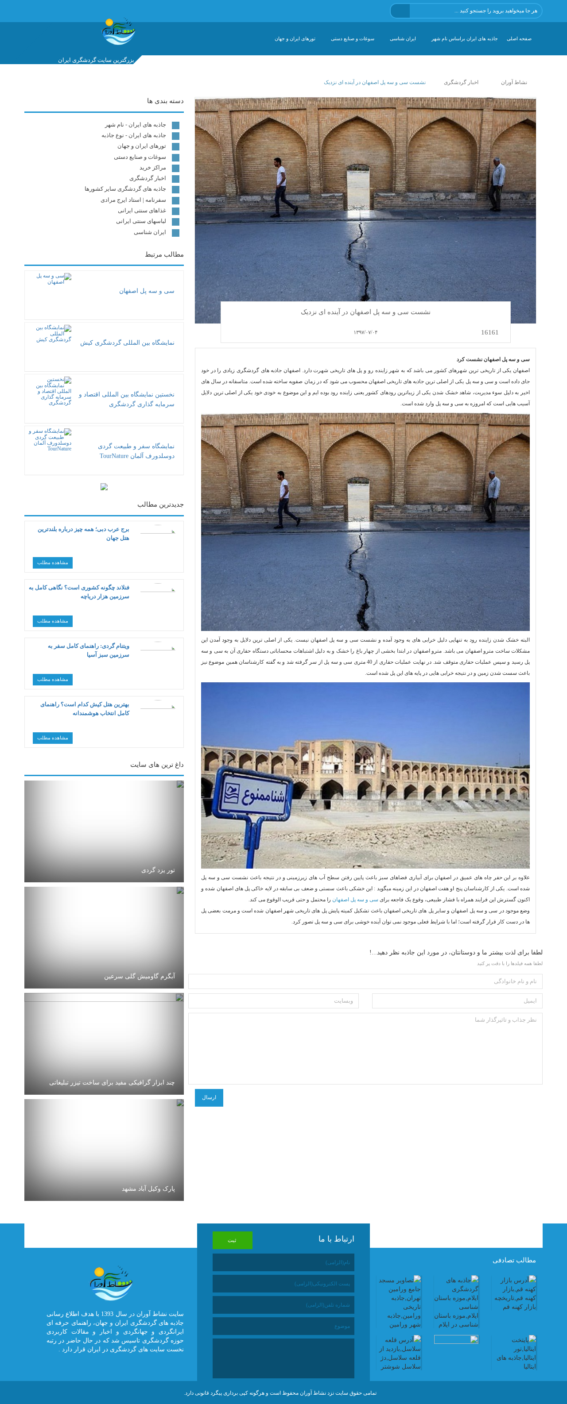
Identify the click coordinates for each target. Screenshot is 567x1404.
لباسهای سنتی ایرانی (141, 221)
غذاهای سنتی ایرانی (142, 210)
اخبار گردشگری (147, 178)
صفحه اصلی (519, 38)
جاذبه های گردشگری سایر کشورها (125, 188)
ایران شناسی (403, 38)
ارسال (209, 1097)
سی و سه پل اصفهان (355, 899)
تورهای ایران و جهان (295, 38)
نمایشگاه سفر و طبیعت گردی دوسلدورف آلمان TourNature (136, 451)
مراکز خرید (153, 167)
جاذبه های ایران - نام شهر (135, 124)
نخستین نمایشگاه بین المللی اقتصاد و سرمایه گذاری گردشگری (127, 399)
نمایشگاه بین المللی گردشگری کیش (127, 342)
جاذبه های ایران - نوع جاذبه (133, 135)
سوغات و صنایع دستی (352, 38)
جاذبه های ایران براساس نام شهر (464, 38)
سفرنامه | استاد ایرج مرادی (133, 199)
